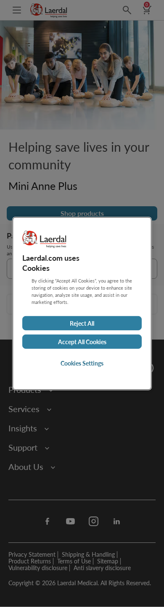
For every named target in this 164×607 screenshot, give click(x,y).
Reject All (82, 323)
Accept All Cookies (82, 341)
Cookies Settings (82, 363)
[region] (82, 303)
